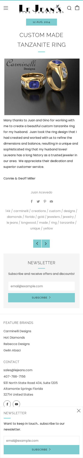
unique (35, 228)
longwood (28, 222)
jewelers (53, 217)
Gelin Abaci (12, 350)
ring (54, 222)
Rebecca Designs (16, 344)
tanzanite (67, 222)
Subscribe (39, 297)
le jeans (12, 222)
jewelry (68, 217)
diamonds (14, 217)
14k (8, 211)
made (43, 222)
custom (55, 211)
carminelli (21, 211)
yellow (48, 228)
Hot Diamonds (14, 337)
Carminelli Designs (17, 331)
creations (38, 211)
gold (41, 217)
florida (30, 217)
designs (69, 211)
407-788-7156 (14, 376)
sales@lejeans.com (17, 370)
